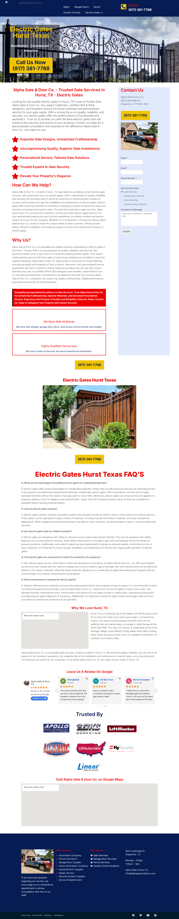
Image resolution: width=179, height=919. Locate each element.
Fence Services (131, 200)
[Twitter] (140, 915)
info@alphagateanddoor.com (140, 873)
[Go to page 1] (104, 706)
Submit (126, 231)
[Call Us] (124, 7)
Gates (66, 7)
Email (124, 168)
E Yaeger (104, 679)
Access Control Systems (135, 204)
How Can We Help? (130, 188)
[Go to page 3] (108, 706)
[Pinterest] (155, 915)
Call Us (133, 5)
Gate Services (130, 192)
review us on (38, 698)
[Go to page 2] (106, 706)
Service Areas (92, 12)
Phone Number (129, 178)
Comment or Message (131, 209)
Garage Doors (81, 7)
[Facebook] (133, 915)
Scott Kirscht (73, 679)
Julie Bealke (139, 679)
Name (124, 158)
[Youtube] (148, 915)
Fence (97, 7)
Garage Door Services (134, 196)
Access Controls (71, 12)
